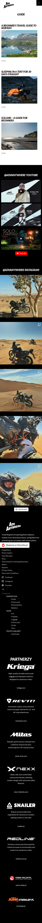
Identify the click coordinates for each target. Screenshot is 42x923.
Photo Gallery (7, 553)
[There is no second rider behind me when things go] (21, 343)
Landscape (15, 634)
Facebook (9, 577)
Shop (4, 559)
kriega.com (21, 688)
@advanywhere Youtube (21, 175)
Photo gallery (13, 631)
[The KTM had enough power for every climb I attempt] (21, 484)
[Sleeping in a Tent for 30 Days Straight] (19, 103)
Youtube (8, 585)
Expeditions (6, 550)
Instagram (9, 581)
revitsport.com (21, 721)
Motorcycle (15, 602)
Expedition (11, 596)
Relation (14, 608)
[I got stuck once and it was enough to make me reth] (21, 437)
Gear (8, 611)
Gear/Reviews (7, 556)
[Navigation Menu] (39, 3)
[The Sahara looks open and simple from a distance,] (21, 390)
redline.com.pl (21, 859)
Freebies (14, 616)
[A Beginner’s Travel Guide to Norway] (19, 57)
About (4, 564)
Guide (3, 61)
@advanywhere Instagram (21, 270)
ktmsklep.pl (21, 906)
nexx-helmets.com (21, 792)
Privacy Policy (7, 570)
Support (5, 567)
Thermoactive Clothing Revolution (15, 561)
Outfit (13, 625)
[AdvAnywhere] (8, 5)
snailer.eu (21, 826)
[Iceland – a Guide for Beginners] (19, 149)
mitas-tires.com (21, 756)
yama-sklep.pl (21, 885)
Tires (13, 628)
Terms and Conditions (10, 573)
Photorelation (16, 605)
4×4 (12, 614)
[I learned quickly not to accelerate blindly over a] (21, 296)
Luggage (14, 619)
